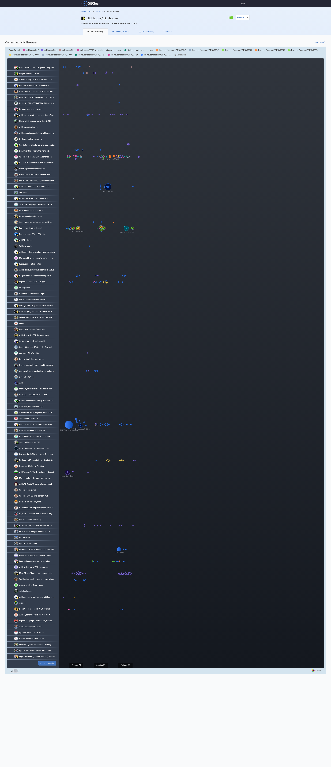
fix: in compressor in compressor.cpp (34, 448)
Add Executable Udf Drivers (30, 627)
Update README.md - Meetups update (35, 650)
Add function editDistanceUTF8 (32, 430)
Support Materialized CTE (29, 442)
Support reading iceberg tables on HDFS (35, 222)
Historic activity (48, 663)
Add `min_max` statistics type (31, 407)
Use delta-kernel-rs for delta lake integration (37, 145)
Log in (242, 3)
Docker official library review (30, 139)
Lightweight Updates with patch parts (34, 151)
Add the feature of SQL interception (33, 567)
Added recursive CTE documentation (34, 335)
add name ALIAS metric (29, 353)
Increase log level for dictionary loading (35, 645)
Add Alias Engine (26, 240)
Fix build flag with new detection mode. (35, 436)
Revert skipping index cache (30, 216)
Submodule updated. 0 (28, 419)
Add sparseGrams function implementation (37, 252)
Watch (241, 18)
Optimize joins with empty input (32, 294)
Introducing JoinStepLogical (30, 228)
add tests (23, 192)
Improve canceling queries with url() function (37, 656)
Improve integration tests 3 (30, 264)
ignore (21, 323)
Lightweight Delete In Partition (31, 466)
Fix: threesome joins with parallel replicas (35, 526)
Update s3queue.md (27, 490)
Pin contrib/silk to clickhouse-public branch (36, 97)
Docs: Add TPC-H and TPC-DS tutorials (35, 609)
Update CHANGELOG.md (29, 543)
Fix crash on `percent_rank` (30, 502)
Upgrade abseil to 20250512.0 (31, 633)
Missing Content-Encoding (30, 520)
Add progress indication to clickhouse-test (36, 91)
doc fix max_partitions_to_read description (36, 181)
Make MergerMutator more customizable (36, 573)
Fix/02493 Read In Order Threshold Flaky (35, 514)
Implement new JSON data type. (32, 282)
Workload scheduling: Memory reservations (36, 579)
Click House (99, 12)
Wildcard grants (25, 246)
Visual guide (318, 42)
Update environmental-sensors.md (33, 496)
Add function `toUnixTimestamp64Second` (36, 472)
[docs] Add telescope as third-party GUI (35, 121)
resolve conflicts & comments (31, 585)
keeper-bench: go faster (29, 74)
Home (83, 12)
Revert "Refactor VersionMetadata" (33, 198)
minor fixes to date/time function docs (35, 175)
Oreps (90, 12)
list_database (24, 537)
